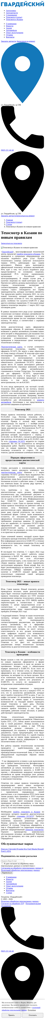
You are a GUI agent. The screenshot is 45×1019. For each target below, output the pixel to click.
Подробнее (32, 1010)
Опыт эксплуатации (14, 33)
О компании (11, 24)
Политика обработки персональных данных (20, 901)
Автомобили (11, 30)
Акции (9, 28)
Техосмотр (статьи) (14, 17)
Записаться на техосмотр (11, 243)
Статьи (9, 893)
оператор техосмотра (34, 830)
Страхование (11, 15)
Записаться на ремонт (26, 41)
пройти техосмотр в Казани (28, 254)
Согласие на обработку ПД (12, 903)
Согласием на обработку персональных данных (21, 868)
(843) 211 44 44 (7, 150)
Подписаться (7, 873)
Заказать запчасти (8, 41)
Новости (9, 26)
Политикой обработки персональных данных (20, 870)
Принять (11, 1015)
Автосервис (11, 11)
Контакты (10, 37)
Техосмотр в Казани (14, 19)
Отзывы (9, 35)
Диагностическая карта (11, 347)
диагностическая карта (11, 472)
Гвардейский (7, 252)
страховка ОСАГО (17, 441)
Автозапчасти (12, 13)
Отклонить (33, 1015)
